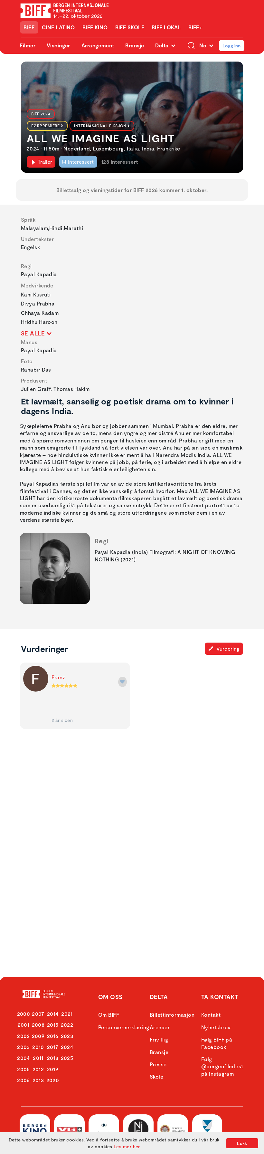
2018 (53, 1058)
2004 (23, 1058)
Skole (156, 1076)
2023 (67, 1036)
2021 (67, 1014)
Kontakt (211, 1015)
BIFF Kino (95, 27)
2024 (67, 1047)
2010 (38, 1047)
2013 (38, 1080)
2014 (53, 1014)
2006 (23, 1080)
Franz (58, 677)
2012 (38, 1069)
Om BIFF (108, 1015)
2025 (67, 1058)
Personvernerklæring (123, 1027)
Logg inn (231, 45)
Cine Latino (58, 27)
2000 (23, 1014)
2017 (53, 1047)
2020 (52, 1080)
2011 (38, 1058)
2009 (38, 1036)
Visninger (58, 45)
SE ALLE (34, 333)
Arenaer (160, 1027)
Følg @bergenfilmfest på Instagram (222, 1066)
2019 (53, 1069)
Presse (158, 1064)
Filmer (27, 45)
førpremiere (45, 125)
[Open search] (191, 45)
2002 (23, 1036)
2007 (38, 1014)
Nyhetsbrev (216, 1027)
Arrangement (97, 45)
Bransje (134, 45)
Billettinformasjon (172, 1015)
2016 (53, 1036)
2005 (23, 1069)
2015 (53, 1025)
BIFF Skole (130, 27)
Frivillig (159, 1039)
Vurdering (227, 648)
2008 (38, 1025)
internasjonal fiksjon (100, 125)
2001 (24, 1025)
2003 (23, 1047)
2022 (67, 1025)
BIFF (29, 27)
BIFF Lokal (166, 27)
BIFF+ (195, 27)
